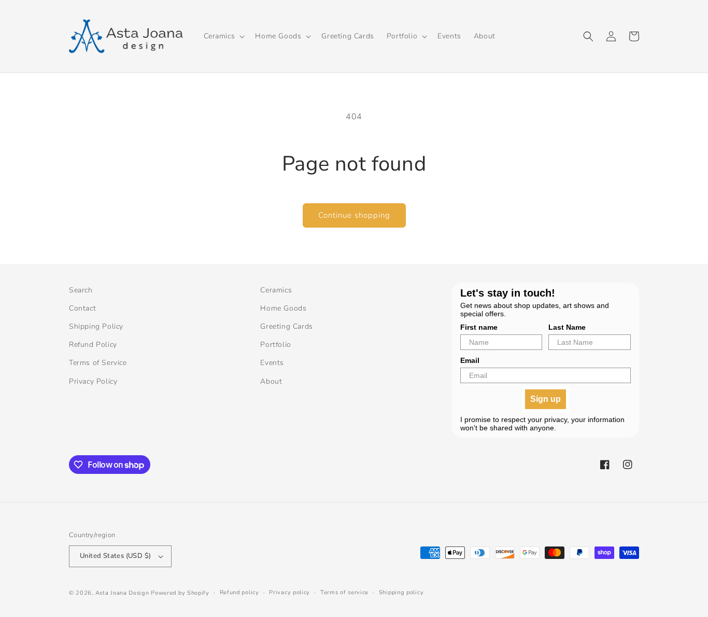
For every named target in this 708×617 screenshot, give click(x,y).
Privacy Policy (93, 381)
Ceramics (276, 290)
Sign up (545, 399)
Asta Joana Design (122, 593)
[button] (223, 36)
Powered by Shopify (180, 593)
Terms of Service (98, 363)
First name (479, 327)
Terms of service (344, 592)
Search (81, 290)
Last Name (567, 327)
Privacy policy (289, 592)
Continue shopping (354, 215)
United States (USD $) (115, 555)
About (271, 381)
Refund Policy (93, 344)
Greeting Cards (286, 326)
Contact (82, 308)
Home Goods (283, 308)
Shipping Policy (96, 326)
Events (272, 363)
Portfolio (275, 344)
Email (469, 360)
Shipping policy (401, 592)
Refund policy (239, 592)
